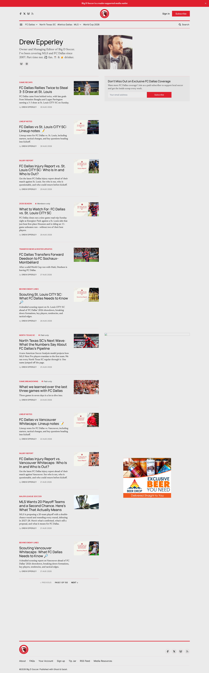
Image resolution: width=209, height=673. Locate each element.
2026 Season (25, 204)
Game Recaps (25, 82)
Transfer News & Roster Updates (35, 249)
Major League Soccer (30, 496)
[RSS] (32, 13)
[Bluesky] (28, 13)
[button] (30, 24)
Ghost (56, 669)
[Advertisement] (147, 438)
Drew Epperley (29, 107)
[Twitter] (24, 13)
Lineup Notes (25, 121)
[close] (205, 3)
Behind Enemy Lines (29, 289)
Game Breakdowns (28, 381)
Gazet (64, 669)
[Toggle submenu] (37, 24)
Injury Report (26, 160)
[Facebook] (20, 13)
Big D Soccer (32, 669)
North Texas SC (27, 335)
